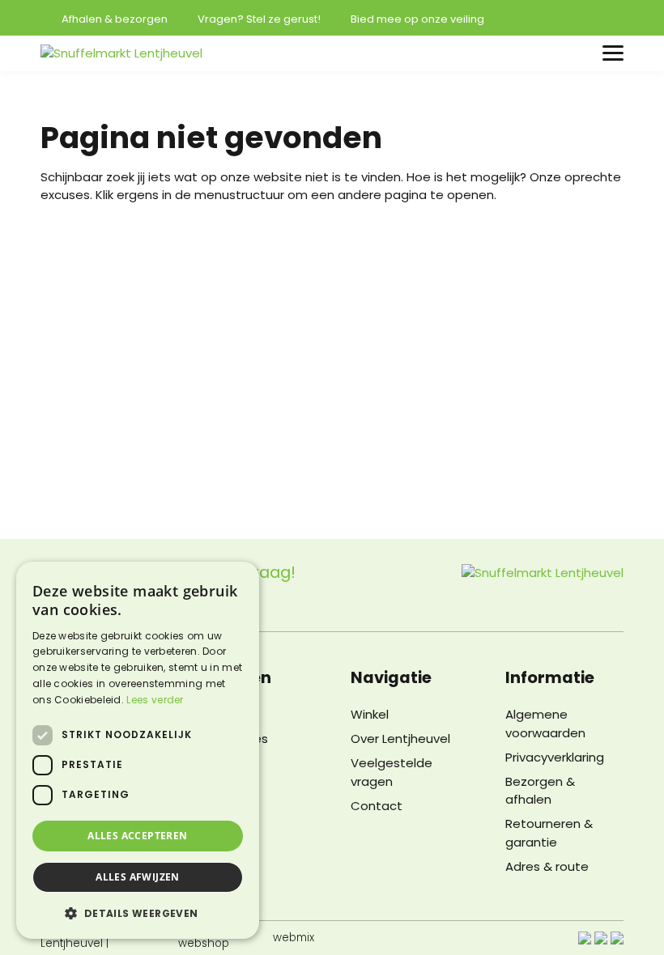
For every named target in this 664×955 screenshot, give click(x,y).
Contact (376, 805)
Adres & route (547, 866)
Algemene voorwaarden (545, 723)
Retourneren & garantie (549, 833)
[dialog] (137, 750)
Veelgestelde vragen (391, 772)
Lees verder (154, 700)
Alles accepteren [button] (137, 836)
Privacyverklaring (554, 757)
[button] (137, 913)
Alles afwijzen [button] (138, 877)
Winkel (370, 714)
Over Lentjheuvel (400, 738)
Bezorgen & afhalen (540, 791)
